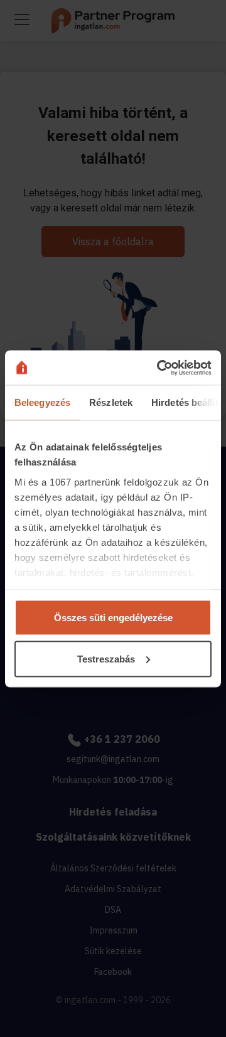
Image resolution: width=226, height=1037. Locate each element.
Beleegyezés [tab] (42, 402)
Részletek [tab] (110, 402)
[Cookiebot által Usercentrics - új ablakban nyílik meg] (159, 367)
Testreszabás (106, 658)
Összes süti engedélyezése (113, 617)
